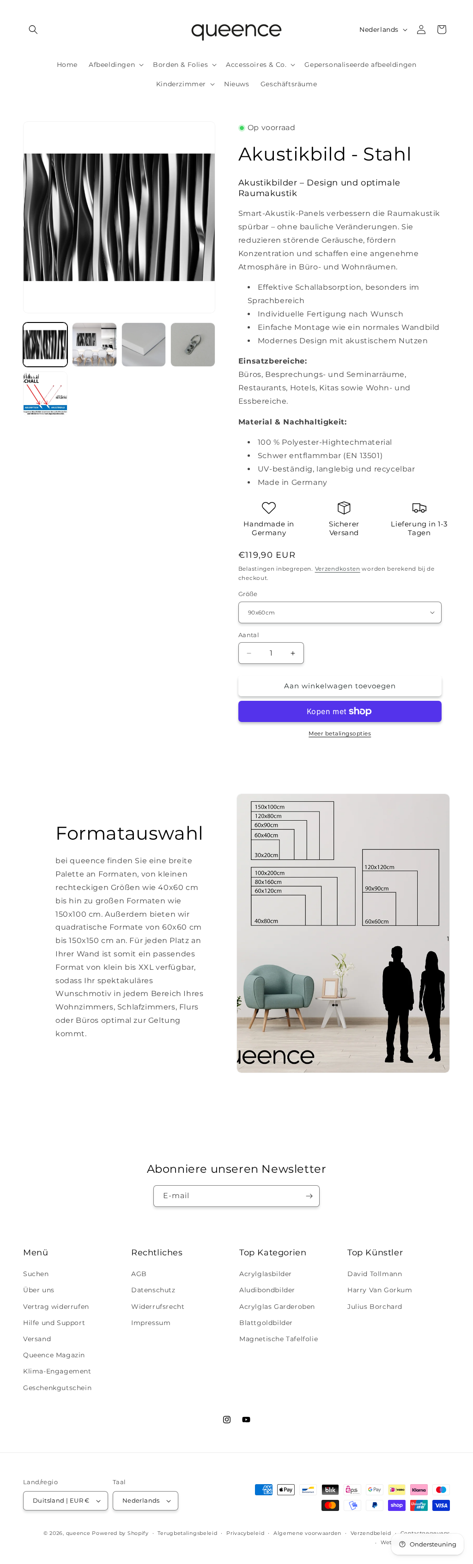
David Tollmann (374, 1274)
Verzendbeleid (371, 1533)
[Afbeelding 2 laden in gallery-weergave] (94, 344)
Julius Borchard (374, 1306)
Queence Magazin (54, 1355)
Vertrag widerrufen (56, 1306)
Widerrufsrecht (157, 1306)
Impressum (150, 1323)
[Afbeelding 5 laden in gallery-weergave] (45, 393)
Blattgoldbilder (266, 1323)
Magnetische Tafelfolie (278, 1339)
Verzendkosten (337, 568)
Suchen (36, 1274)
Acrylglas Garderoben (277, 1306)
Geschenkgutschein (57, 1388)
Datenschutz (153, 1290)
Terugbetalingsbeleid (187, 1533)
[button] (33, 29)
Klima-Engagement (57, 1371)
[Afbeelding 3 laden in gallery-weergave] (143, 344)
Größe (248, 593)
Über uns (39, 1290)
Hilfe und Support (54, 1323)
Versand (37, 1339)
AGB (139, 1274)
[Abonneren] (309, 1196)
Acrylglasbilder (265, 1274)
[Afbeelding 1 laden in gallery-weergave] (45, 344)
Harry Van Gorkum (379, 1290)
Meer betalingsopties (340, 733)
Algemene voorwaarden (307, 1533)
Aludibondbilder (267, 1290)
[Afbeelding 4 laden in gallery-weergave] (192, 344)
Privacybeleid (245, 1533)
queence (78, 1533)
